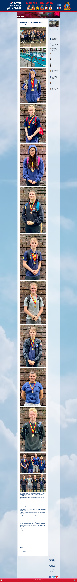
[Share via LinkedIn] (24, 539)
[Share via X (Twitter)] (22, 539)
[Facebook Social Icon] (58, 5)
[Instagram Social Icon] (58, 8)
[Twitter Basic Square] (53, 577)
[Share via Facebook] (20, 539)
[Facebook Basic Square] (50, 577)
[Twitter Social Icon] (60, 5)
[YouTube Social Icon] (60, 8)
